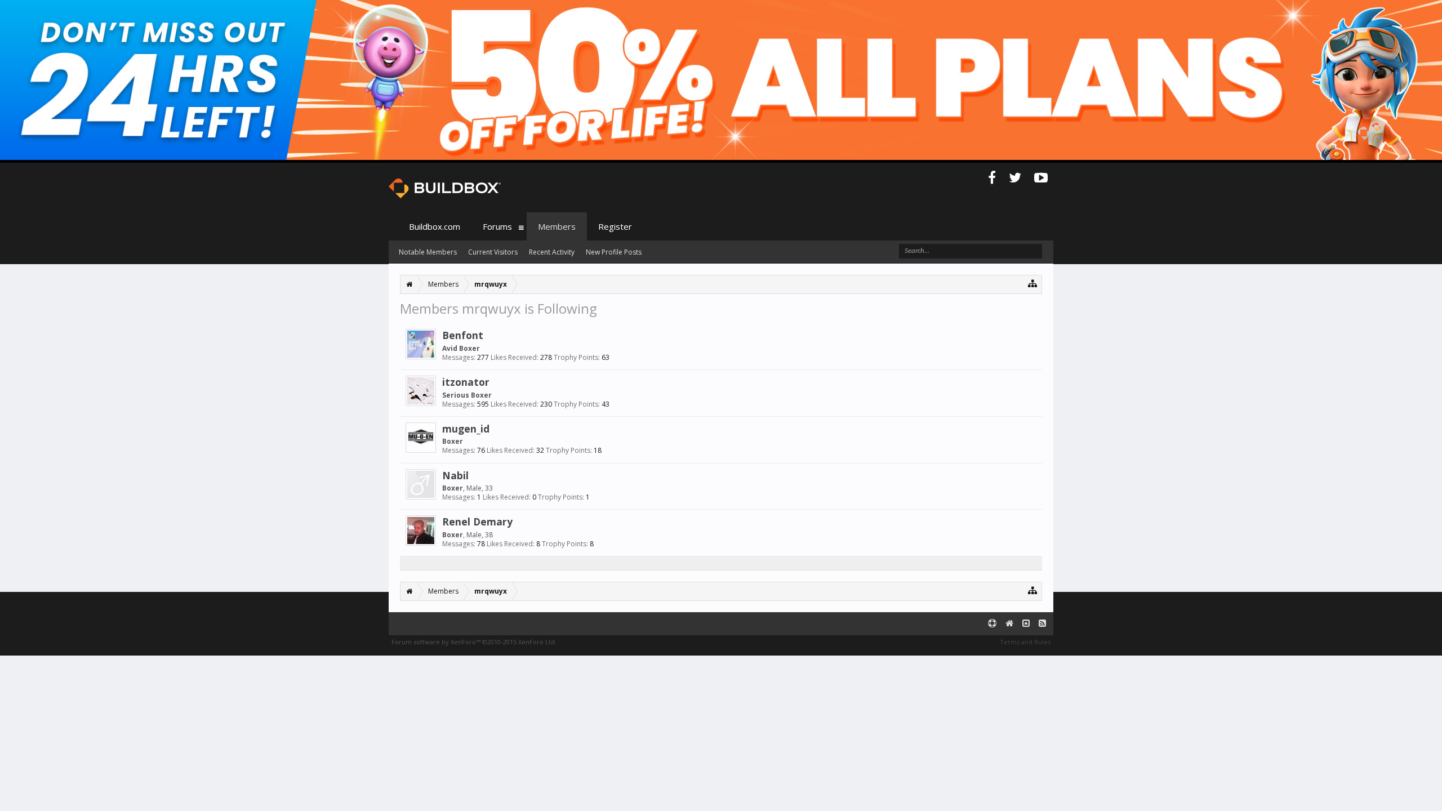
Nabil (455, 475)
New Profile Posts (614, 252)
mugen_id (465, 428)
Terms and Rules (1025, 642)
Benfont (462, 335)
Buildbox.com (434, 226)
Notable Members (428, 252)
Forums (497, 226)
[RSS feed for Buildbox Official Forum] (1042, 623)
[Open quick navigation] (1033, 283)
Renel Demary (477, 521)
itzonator (465, 382)
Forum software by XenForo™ (474, 642)
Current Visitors (493, 252)
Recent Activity (552, 252)
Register (615, 226)
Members (557, 226)
